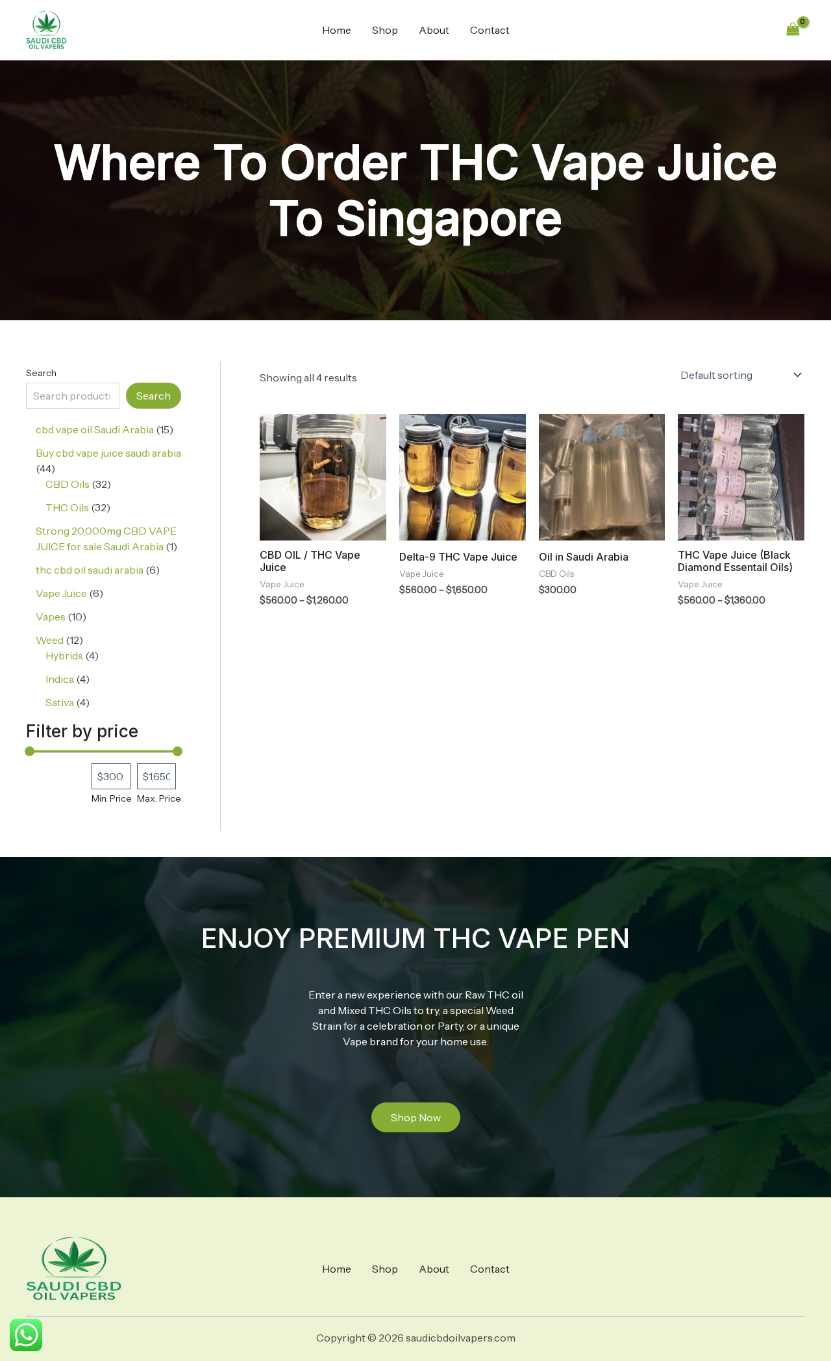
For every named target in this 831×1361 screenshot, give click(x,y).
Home (336, 29)
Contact (490, 29)
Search (41, 373)
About (434, 29)
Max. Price (159, 798)
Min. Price (112, 798)
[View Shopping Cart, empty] (792, 30)
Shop (385, 29)
